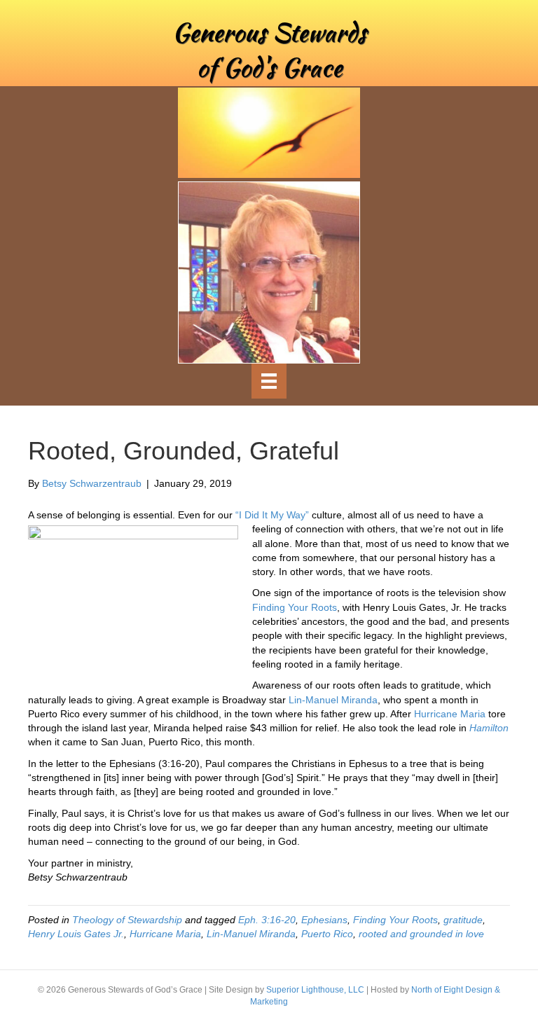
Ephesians (324, 919)
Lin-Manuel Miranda (333, 699)
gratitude (463, 919)
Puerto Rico (327, 933)
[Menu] (269, 381)
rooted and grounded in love (421, 933)
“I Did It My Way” (272, 514)
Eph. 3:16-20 (267, 919)
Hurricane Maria (449, 713)
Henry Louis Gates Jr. (76, 933)
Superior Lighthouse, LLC (315, 990)
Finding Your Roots (294, 607)
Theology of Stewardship (127, 919)
